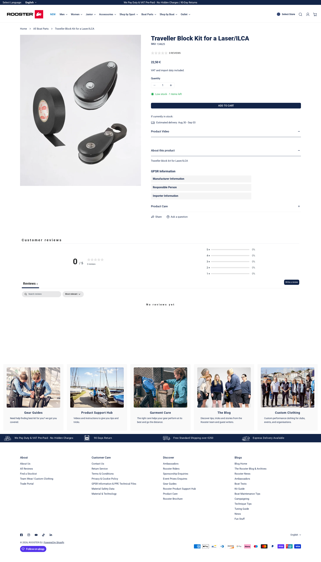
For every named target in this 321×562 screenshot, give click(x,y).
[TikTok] (43, 534)
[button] (315, 14)
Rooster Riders (171, 468)
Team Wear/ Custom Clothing (36, 478)
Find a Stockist (28, 473)
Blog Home (241, 463)
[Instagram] (28, 534)
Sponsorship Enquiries (175, 473)
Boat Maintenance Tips (247, 493)
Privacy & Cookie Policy (105, 478)
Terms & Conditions (103, 473)
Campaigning (242, 498)
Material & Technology (104, 493)
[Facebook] (21, 534)
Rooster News (242, 473)
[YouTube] (36, 534)
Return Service (100, 468)
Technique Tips (243, 503)
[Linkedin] (51, 534)
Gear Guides (170, 483)
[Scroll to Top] (315, 544)
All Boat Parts (41, 28)
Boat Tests (241, 483)
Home (23, 28)
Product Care (170, 493)
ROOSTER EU (35, 542)
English (294, 534)
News (238, 513)
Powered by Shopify (54, 542)
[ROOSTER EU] (25, 14)
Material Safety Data (103, 488)
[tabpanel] (160, 316)
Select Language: (12, 2)
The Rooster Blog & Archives (250, 468)
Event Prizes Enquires (175, 478)
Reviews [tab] (30, 284)
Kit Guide (240, 488)
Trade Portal (27, 483)
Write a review (291, 282)
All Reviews (26, 468)
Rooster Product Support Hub (179, 488)
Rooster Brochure (173, 498)
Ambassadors (171, 463)
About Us (25, 463)
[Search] (300, 14)
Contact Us (98, 463)
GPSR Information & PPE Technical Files (114, 483)
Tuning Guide (242, 508)
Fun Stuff (240, 518)
